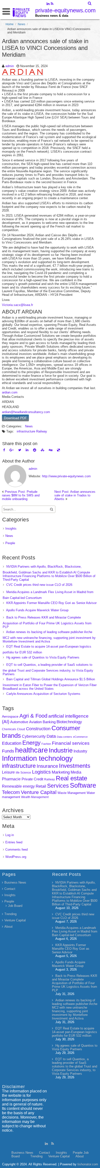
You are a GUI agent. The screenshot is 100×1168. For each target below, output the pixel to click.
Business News (15, 882)
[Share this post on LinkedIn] (27, 450)
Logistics (41, 772)
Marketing (61, 772)
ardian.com (9, 392)
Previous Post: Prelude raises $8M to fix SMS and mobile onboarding (21, 495)
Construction (38, 728)
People (10, 543)
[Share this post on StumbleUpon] (42, 450)
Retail (41, 786)
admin (9, 66)
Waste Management (72, 793)
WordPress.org (15, 857)
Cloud (21, 729)
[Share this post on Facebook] (4, 450)
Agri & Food (33, 716)
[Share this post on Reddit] (34, 450)
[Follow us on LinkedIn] (48, 4)
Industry (80, 751)
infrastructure (26, 431)
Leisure (8, 772)
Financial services (71, 743)
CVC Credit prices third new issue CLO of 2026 (39, 585)
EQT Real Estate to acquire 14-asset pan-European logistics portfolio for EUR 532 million (74, 1032)
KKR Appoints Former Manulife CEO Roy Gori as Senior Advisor (51, 603)
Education (11, 743)
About (8, 926)
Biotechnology (69, 722)
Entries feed (13, 842)
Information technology (37, 758)
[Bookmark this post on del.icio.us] (58, 450)
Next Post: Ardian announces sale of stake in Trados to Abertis (74, 495)
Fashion (46, 743)
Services (58, 786)
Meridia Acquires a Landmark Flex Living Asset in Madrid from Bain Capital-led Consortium (74, 931)
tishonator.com (87, 1164)
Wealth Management (35, 797)
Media (76, 772)
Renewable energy (18, 786)
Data (51, 736)
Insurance (47, 766)
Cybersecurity (34, 736)
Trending (10, 914)
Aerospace (10, 716)
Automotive (19, 722)
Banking (49, 722)
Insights (11, 528)
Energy (31, 742)
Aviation (35, 722)
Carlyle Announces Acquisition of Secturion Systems (43, 694)
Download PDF (15, 418)
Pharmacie (11, 779)
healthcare (31, 750)
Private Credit (32, 779)
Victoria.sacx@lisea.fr (17, 305)
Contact (9, 889)
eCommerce (80, 736)
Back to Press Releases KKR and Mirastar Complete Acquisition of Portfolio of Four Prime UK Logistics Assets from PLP (47, 622)
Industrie (61, 750)
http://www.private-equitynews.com (66, 476)
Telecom (11, 792)
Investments (74, 765)
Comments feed (16, 849)
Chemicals (9, 729)
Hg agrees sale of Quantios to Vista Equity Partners (42, 657)
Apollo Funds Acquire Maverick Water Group (37, 610)
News (21, 24)
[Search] (90, 3)
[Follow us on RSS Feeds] (52, 4)
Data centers (64, 736)
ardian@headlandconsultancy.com (26, 412)
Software (83, 785)
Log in (9, 835)
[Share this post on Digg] (50, 450)
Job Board (15, 906)
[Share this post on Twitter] (19, 450)
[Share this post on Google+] (11, 450)
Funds (8, 751)
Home (10, 24)
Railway (41, 431)
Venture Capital (39, 792)
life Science (23, 772)
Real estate (71, 778)
